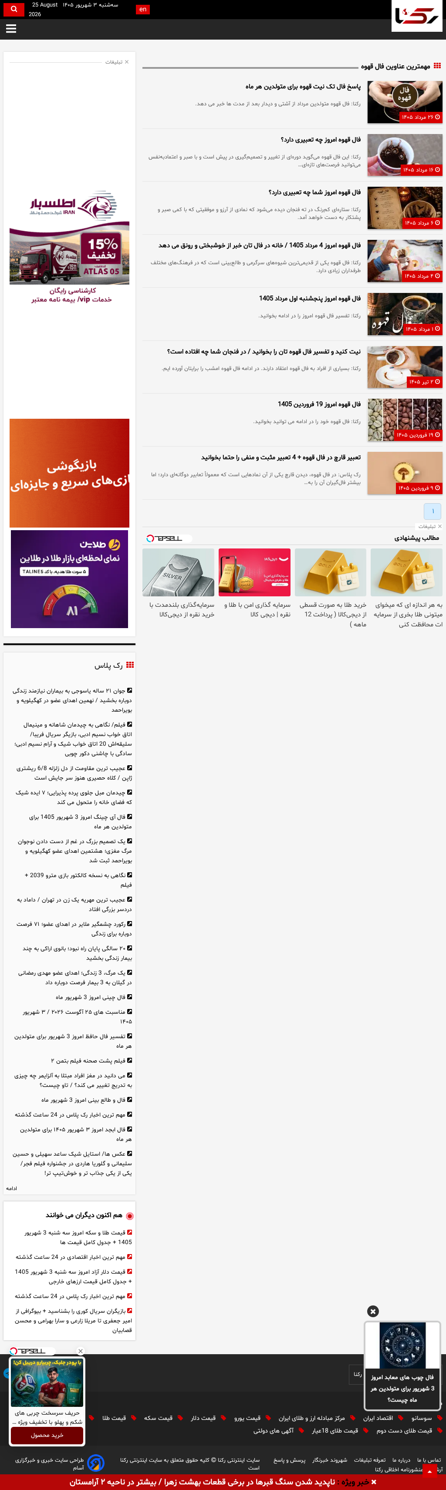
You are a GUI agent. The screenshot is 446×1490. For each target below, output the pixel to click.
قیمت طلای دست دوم (405, 1431)
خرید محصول (47, 1436)
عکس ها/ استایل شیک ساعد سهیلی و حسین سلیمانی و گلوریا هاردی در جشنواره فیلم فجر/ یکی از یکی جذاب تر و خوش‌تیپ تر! (72, 1163)
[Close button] (80, 1351)
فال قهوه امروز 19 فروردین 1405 (319, 404)
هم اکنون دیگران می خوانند (84, 1215)
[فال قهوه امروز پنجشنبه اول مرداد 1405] (405, 314)
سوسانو (423, 1418)
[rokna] (417, 16)
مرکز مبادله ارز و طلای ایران (313, 1418)
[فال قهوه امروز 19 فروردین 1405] (405, 420)
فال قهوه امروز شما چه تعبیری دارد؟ (315, 192)
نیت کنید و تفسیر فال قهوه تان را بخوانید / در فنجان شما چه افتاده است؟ (264, 352)
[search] (13, 10)
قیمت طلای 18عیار (336, 1431)
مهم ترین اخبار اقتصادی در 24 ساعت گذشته (70, 1257)
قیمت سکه (159, 1418)
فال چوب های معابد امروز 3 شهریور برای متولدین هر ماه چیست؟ (403, 1388)
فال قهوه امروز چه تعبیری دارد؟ (321, 140)
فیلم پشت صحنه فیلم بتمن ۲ (88, 1061)
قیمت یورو (248, 1418)
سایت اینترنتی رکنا (238, 1460)
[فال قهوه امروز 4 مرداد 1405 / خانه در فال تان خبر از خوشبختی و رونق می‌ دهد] (405, 261)
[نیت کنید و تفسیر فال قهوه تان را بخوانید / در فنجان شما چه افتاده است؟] (405, 367)
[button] (11, 29)
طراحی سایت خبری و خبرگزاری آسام (49, 1464)
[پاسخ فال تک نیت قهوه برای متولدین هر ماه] (405, 102)
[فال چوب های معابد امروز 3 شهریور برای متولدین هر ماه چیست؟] (402, 1345)
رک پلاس (108, 666)
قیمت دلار (204, 1418)
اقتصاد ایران (379, 1418)
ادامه (11, 1189)
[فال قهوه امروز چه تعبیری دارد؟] (405, 155)
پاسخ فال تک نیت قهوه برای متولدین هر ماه (303, 86)
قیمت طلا (115, 1418)
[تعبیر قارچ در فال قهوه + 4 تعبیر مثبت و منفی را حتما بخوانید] (405, 473)
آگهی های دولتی (274, 1431)
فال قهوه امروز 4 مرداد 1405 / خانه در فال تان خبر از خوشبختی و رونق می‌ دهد (260, 245)
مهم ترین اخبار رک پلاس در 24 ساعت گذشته (70, 1115)
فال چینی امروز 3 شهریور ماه (90, 997)
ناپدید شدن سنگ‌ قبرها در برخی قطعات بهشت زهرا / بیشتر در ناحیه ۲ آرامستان (202, 1482)
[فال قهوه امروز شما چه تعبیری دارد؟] (405, 208)
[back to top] (429, 1471)
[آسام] (96, 1464)
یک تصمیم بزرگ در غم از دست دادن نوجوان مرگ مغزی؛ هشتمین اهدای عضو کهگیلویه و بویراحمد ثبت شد (75, 851)
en (142, 9)
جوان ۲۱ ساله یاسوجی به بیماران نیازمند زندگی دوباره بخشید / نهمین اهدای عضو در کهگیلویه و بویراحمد (72, 700)
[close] (374, 1482)
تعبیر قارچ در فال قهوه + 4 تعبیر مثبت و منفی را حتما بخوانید (281, 457)
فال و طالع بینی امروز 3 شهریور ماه (83, 1100)
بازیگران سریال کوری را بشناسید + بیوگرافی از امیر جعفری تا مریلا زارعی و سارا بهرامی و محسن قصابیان (73, 1321)
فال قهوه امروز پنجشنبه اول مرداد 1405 (310, 298)
